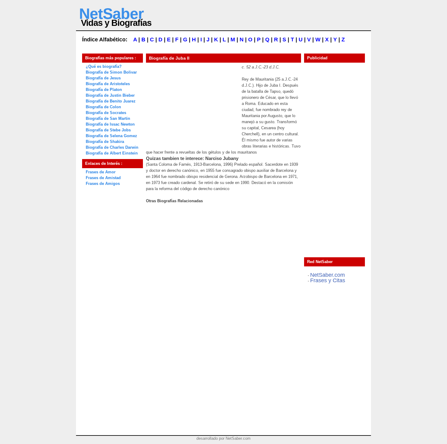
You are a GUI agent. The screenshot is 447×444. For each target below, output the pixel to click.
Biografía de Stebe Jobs (108, 130)
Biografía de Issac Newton (110, 124)
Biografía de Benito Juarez (111, 101)
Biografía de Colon (103, 107)
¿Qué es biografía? (104, 66)
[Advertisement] (191, 102)
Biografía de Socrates (106, 112)
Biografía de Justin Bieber (110, 95)
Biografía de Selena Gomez (111, 136)
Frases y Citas (327, 280)
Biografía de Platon (104, 89)
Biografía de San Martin (108, 118)
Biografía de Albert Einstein (112, 153)
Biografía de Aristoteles (108, 84)
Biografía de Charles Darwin (112, 147)
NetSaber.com (327, 275)
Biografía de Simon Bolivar (111, 72)
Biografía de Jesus (103, 78)
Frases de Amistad (103, 177)
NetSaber (111, 13)
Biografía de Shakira (105, 141)
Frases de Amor (101, 172)
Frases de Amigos (103, 183)
